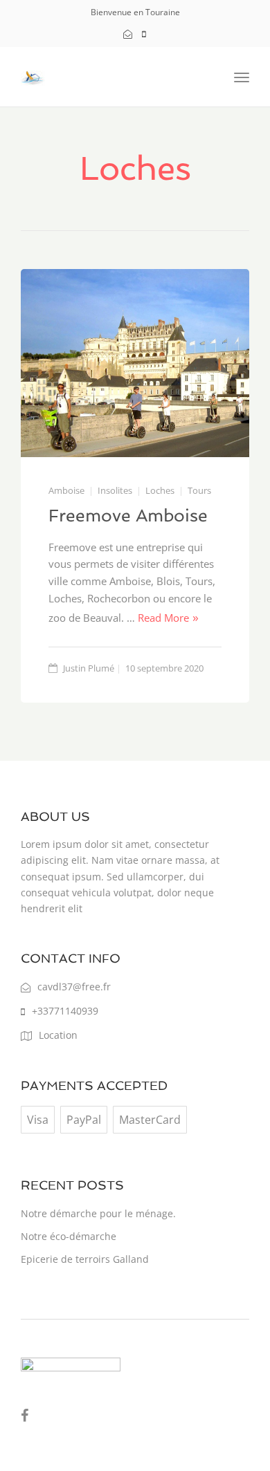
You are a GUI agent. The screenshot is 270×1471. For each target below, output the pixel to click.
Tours (199, 490)
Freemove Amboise (128, 516)
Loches (159, 490)
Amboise (66, 490)
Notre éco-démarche (68, 1236)
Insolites (115, 490)
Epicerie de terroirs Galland (85, 1259)
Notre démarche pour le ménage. (98, 1213)
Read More (163, 618)
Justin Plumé (88, 668)
